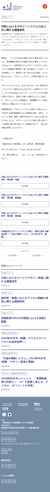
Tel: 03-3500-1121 (8, 438)
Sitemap (4, 452)
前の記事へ (13, 255)
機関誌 (37, 404)
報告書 (5, 408)
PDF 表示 (25, 186)
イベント (38, 408)
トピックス (7, 404)
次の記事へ (37, 255)
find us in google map (9, 432)
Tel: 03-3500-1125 (8, 480)
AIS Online (23, 404)
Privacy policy (6, 449)
